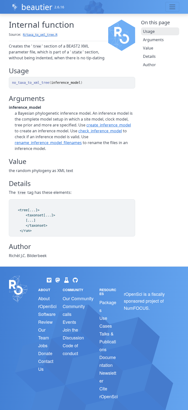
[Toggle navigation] (172, 7)
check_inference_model (100, 131)
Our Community (78, 298)
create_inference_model (108, 125)
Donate (45, 353)
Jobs (42, 345)
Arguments (153, 39)
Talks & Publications (107, 341)
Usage (149, 31)
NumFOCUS (136, 308)
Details (149, 56)
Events (69, 322)
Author (149, 64)
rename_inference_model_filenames (48, 142)
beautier (36, 7)
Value (148, 48)
